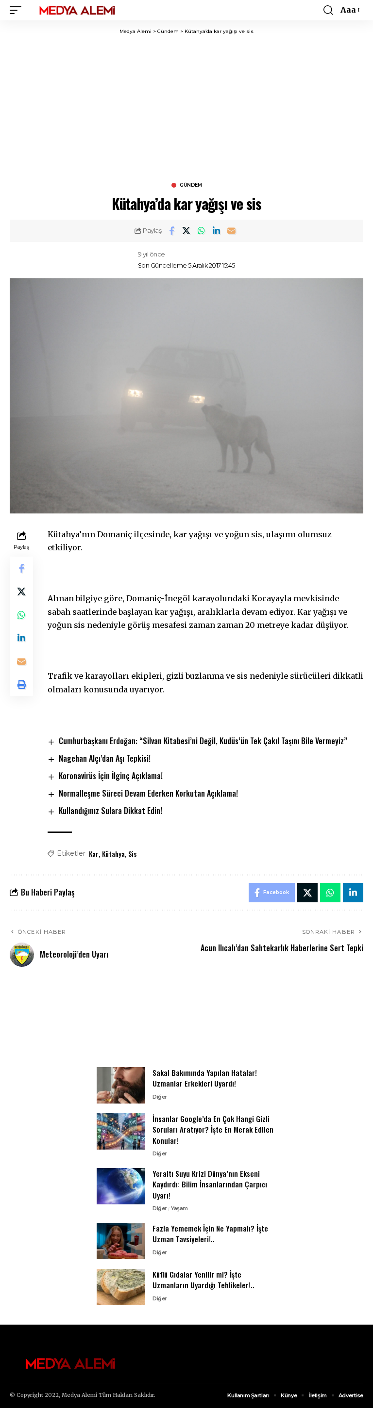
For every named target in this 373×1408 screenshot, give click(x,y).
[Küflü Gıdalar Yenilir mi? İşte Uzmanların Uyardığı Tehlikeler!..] (121, 1287)
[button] (18, 10)
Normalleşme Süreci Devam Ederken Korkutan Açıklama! (148, 793)
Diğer (160, 1096)
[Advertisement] (186, 108)
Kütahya (113, 853)
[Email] (231, 231)
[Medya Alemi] (77, 10)
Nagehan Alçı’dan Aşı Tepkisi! (105, 758)
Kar (94, 853)
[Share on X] (186, 231)
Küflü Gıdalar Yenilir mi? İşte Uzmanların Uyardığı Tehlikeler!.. (203, 1280)
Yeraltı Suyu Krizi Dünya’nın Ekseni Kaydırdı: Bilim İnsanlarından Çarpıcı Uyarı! (210, 1184)
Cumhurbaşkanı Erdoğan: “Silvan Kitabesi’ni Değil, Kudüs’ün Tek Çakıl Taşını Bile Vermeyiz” (203, 741)
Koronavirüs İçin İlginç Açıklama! (111, 776)
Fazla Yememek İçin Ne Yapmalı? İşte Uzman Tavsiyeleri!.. (210, 1234)
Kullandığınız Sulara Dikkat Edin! (110, 810)
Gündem (191, 185)
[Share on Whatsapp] (201, 231)
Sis (132, 853)
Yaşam (179, 1208)
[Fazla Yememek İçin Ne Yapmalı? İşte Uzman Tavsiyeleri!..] (121, 1241)
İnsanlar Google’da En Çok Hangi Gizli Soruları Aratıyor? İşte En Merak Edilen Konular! (213, 1129)
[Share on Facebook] (171, 231)
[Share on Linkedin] (216, 231)
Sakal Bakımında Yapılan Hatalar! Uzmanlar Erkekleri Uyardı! (205, 1078)
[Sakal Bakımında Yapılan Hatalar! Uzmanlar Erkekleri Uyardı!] (121, 1085)
